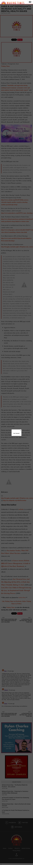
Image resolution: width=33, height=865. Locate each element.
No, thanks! (16, 433)
